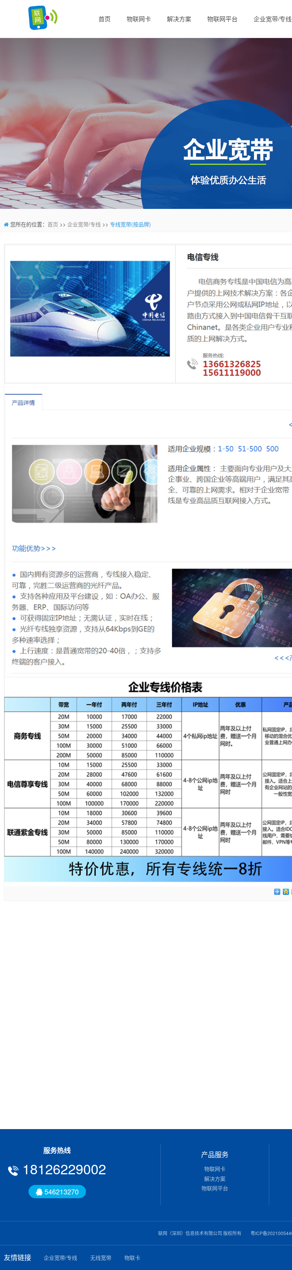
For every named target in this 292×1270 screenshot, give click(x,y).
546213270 (61, 1191)
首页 (104, 18)
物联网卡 (139, 18)
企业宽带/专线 (84, 224)
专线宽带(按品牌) (130, 224)
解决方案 (179, 18)
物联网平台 (222, 18)
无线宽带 (100, 1257)
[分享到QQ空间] (286, 892)
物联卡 (132, 1257)
